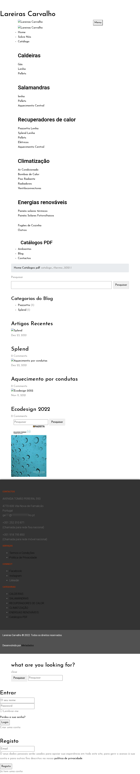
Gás (20, 64)
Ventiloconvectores (29, 188)
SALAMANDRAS (19, 598)
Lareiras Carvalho (27, 14)
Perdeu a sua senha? (12, 717)
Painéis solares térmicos (32, 211)
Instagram (15, 575)
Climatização (34, 161)
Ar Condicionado (28, 169)
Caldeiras (29, 55)
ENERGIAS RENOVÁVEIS (24, 612)
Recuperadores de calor (47, 119)
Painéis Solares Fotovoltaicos (36, 215)
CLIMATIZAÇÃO (18, 607)
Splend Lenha (26, 133)
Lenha (22, 69)
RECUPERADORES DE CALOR (26, 603)
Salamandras (34, 87)
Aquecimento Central (31, 105)
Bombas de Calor (28, 174)
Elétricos (23, 142)
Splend (22, 310)
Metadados (28, 645)
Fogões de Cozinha (29, 225)
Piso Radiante (26, 179)
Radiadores (25, 183)
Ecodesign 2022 (30, 409)
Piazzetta (24, 305)
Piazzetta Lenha (28, 128)
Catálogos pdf (31, 268)
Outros (22, 230)
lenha (21, 96)
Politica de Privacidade (23, 557)
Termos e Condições (21, 553)
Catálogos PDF (37, 242)
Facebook (15, 571)
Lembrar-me (10, 711)
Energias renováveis (42, 202)
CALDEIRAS (16, 593)
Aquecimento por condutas (44, 379)
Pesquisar (17, 277)
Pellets (22, 73)
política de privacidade (68, 758)
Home (17, 268)
